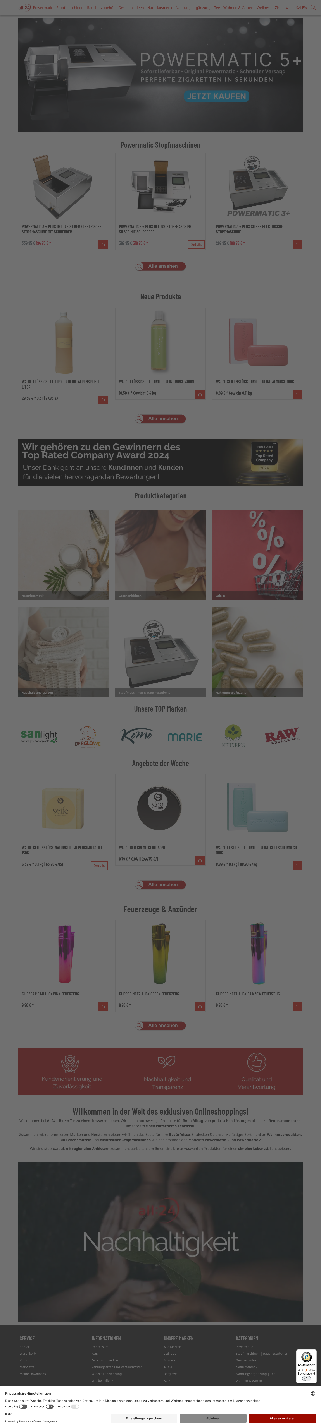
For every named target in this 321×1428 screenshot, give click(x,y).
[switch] (306, 1378)
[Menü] (314, 1352)
